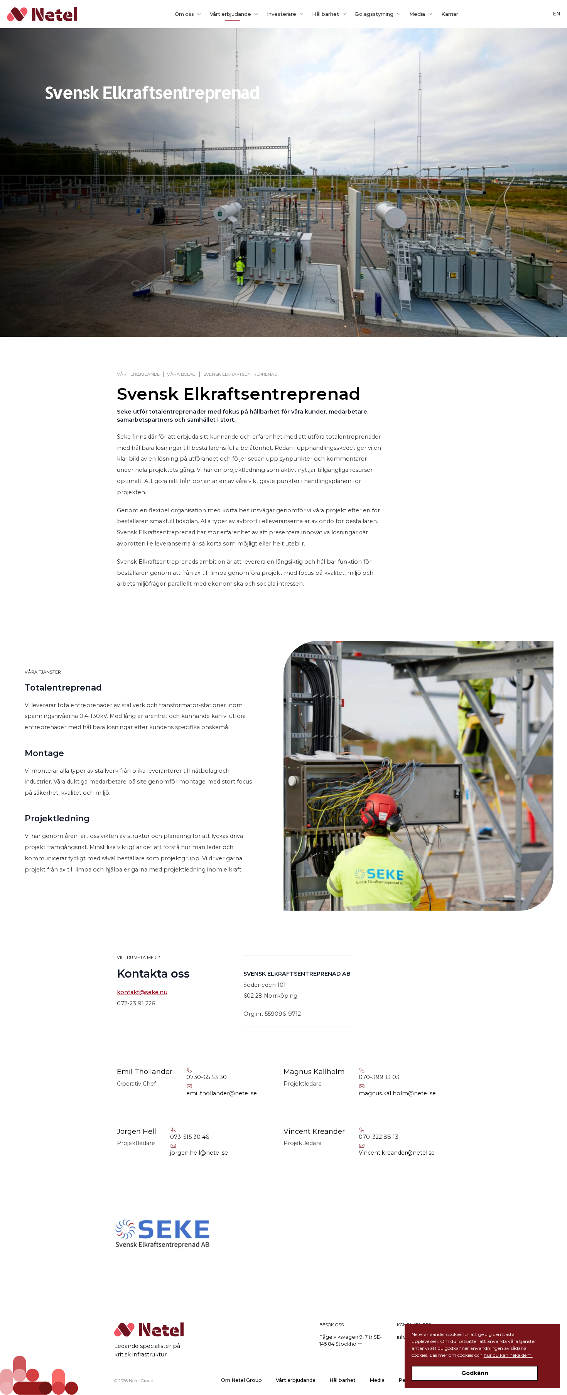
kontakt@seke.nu (142, 992)
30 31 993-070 (379, 1077)
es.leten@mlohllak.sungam (397, 1093)
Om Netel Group (241, 1380)
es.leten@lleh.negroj (199, 1152)
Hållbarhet (325, 14)
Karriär (449, 14)
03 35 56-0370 (206, 1077)
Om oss (184, 14)
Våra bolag (181, 374)
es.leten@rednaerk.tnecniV (397, 1152)
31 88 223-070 (378, 1136)
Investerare (281, 14)
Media (417, 14)
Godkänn (474, 1373)
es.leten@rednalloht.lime (221, 1093)
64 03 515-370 (189, 1136)
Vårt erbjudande (230, 14)
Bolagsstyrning (374, 14)
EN (556, 14)
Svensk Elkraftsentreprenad (240, 374)
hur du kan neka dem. (508, 1355)
